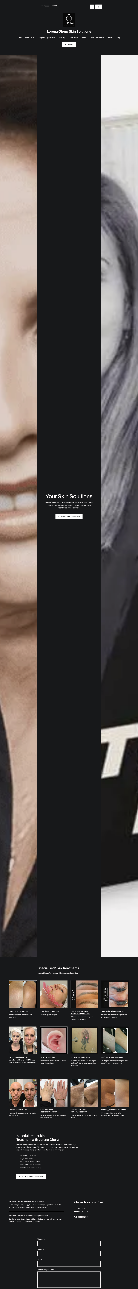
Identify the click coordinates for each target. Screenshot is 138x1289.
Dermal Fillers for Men (18, 1110)
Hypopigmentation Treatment (113, 1110)
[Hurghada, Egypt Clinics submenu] (55, 37)
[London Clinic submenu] (35, 37)
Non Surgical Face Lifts (18, 1057)
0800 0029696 (51, 6)
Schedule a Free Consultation (69, 516)
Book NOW (69, 44)
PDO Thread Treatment (49, 1011)
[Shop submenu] (86, 37)
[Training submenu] (65, 37)
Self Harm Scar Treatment (112, 1057)
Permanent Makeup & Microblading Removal (80, 1012)
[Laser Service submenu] (78, 37)
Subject (40, 1259)
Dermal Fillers (18, 1060)
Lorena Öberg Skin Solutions (69, 31)
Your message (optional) (46, 1270)
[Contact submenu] (113, 37)
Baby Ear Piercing (47, 1057)
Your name (41, 1239)
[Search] (98, 7)
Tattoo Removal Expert (80, 1057)
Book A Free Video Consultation (31, 1176)
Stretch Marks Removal (18, 1011)
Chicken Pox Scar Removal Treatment (79, 1111)
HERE (22, 1207)
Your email (41, 1249)
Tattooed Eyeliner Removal (112, 1011)
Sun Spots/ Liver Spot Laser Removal (48, 1111)
